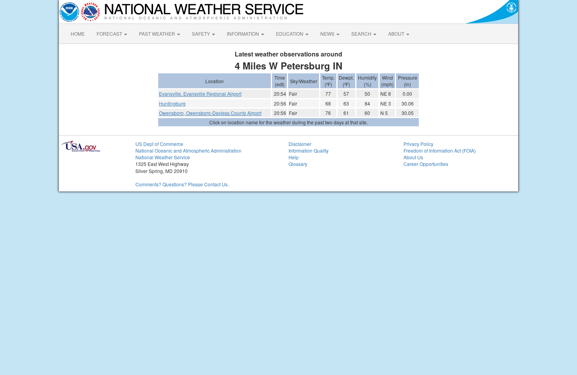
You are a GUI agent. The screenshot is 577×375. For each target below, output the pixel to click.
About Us (413, 157)
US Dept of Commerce (159, 143)
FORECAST (110, 33)
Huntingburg (172, 103)
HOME (78, 33)
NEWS (328, 33)
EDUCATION (290, 33)
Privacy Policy (418, 143)
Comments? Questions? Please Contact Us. (182, 184)
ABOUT (396, 33)
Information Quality (308, 150)
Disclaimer (299, 143)
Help (293, 157)
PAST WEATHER (157, 33)
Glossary (297, 163)
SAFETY (201, 33)
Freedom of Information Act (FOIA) (440, 150)
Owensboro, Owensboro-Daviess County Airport (210, 112)
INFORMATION (243, 33)
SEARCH (361, 33)
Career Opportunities (426, 163)
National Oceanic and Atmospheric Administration (188, 150)
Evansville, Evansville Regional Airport (200, 93)
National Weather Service (162, 157)
